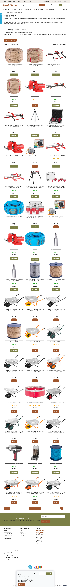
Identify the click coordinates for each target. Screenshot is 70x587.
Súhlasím (49, 573)
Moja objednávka (7, 538)
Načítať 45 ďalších (35, 508)
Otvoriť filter (10, 40)
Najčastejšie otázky (24, 533)
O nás (5, 1)
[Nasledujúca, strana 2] (61, 508)
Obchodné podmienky (8, 533)
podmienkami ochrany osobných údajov (59, 518)
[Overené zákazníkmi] (30, 567)
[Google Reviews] (38, 567)
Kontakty (25, 1)
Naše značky (22, 535)
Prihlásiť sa (45, 521)
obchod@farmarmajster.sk (12, 557)
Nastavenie (21, 584)
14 (65, 508)
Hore (7, 508)
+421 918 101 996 (55, 1)
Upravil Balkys (60, 585)
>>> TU (29, 581)
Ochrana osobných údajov (9, 535)
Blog (21, 536)
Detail (35, 105)
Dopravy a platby (11, 1)
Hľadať (42, 4)
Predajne (19, 1)
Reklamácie (6, 536)
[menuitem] (6, 9)
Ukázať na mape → (40, 543)
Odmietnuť (42, 573)
